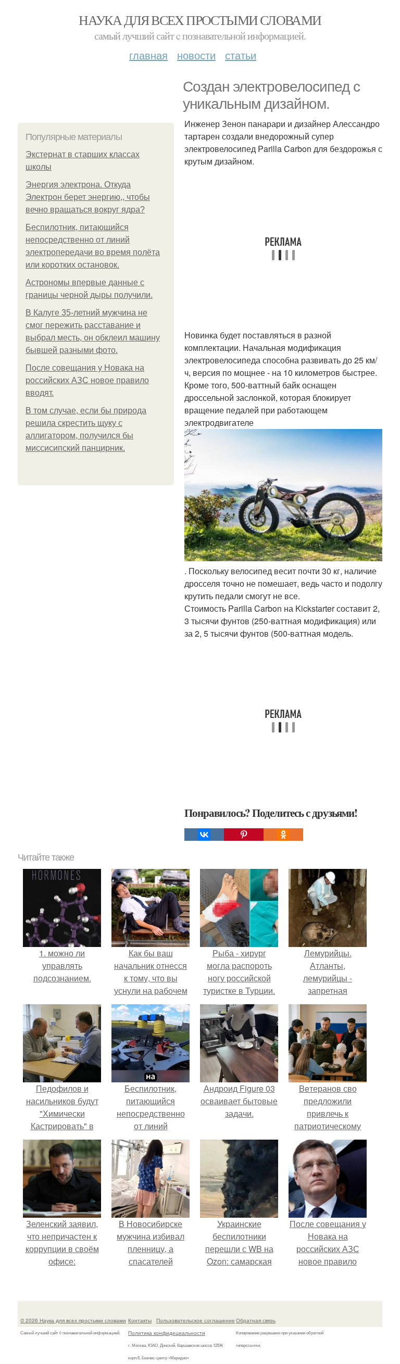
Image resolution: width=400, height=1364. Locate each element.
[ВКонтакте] (204, 834)
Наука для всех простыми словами (200, 20)
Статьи (240, 54)
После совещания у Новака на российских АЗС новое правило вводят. (87, 380)
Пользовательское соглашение (195, 1320)
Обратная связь (256, 1320)
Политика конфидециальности (166, 1332)
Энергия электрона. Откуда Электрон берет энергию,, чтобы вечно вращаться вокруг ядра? (88, 197)
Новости (196, 54)
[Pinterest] (244, 834)
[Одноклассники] (283, 834)
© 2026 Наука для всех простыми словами (73, 1320)
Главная (148, 54)
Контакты (140, 1320)
